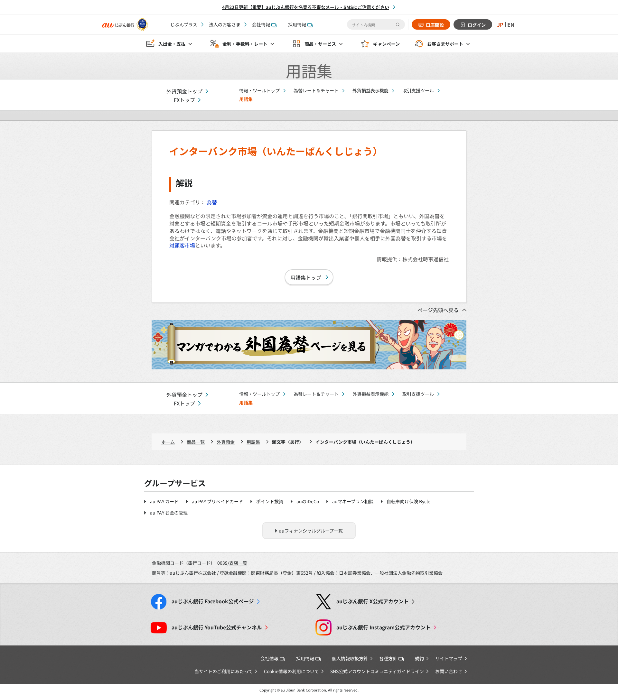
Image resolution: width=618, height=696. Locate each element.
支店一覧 (238, 563)
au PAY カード (164, 501)
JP (500, 24)
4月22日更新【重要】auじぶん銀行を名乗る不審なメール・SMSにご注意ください (305, 7)
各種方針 (388, 658)
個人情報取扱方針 (350, 658)
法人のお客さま (224, 24)
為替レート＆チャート (316, 90)
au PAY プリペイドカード (217, 501)
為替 (212, 202)
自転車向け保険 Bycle (408, 501)
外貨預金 (226, 442)
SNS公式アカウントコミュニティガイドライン (377, 671)
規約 (419, 658)
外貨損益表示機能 (370, 90)
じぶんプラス (183, 24)
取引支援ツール (418, 90)
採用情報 (297, 24)
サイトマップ (448, 658)
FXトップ (184, 100)
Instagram (383, 627)
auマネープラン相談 (352, 501)
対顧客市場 (182, 245)
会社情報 (261, 24)
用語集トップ (305, 277)
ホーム (168, 442)
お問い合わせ (448, 671)
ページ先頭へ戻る (438, 310)
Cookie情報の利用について (291, 671)
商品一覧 (196, 442)
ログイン (477, 25)
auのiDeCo (307, 501)
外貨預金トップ (184, 91)
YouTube (217, 627)
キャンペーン (386, 44)
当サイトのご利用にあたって (223, 671)
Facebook (213, 601)
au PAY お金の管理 (169, 512)
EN (510, 24)
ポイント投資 (269, 501)
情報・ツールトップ (259, 90)
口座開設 (435, 25)
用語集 (253, 442)
